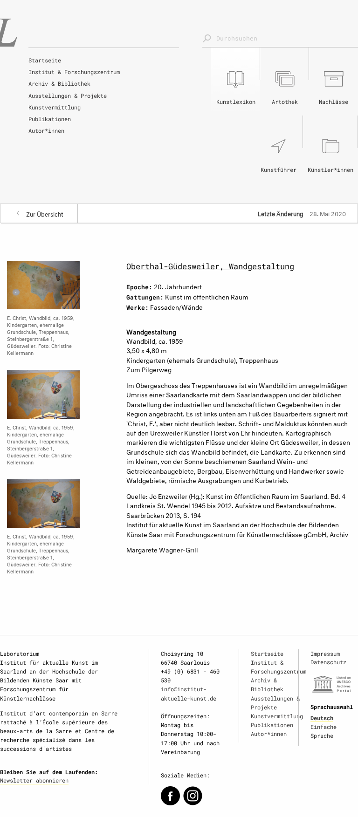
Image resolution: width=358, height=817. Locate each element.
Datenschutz (328, 662)
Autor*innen (46, 130)
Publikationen (49, 119)
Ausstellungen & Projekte (67, 95)
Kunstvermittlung (54, 107)
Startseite (44, 60)
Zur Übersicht (44, 213)
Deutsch (321, 718)
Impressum (325, 653)
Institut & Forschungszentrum (74, 71)
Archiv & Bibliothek (59, 83)
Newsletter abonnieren (34, 780)
